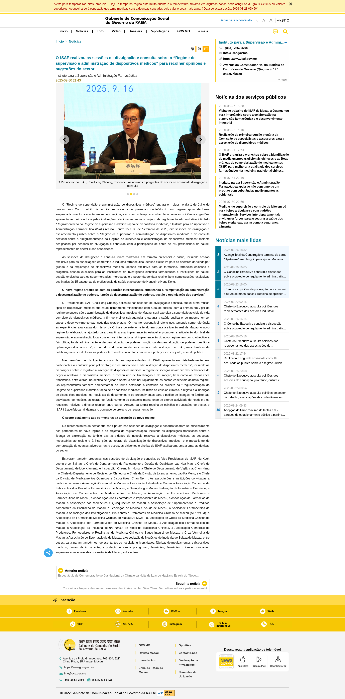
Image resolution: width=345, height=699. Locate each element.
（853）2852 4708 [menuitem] (235, 47)
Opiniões (185, 645)
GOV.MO (144, 645)
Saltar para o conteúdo (236, 20)
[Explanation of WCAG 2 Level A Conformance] (166, 693)
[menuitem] (82, 31)
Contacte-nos (188, 652)
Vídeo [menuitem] (116, 31)
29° (285, 20)
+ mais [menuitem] (282, 79)
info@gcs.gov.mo (75, 673)
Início (60, 41)
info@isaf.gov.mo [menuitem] (235, 52)
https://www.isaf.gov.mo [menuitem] (240, 58)
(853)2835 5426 (102, 679)
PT (206, 49)
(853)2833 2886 (74, 679)
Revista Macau (149, 652)
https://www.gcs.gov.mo (79, 667)
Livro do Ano (147, 660)
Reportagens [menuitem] (159, 31)
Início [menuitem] (63, 31)
